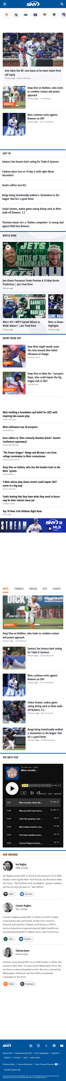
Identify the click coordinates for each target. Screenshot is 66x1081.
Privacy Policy (9, 1064)
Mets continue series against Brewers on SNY (42, 116)
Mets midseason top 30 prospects (20, 427)
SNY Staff (7, 514)
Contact (16, 1057)
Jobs (25, 1057)
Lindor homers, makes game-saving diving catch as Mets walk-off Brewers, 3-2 (45, 706)
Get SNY (55, 1053)
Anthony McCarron (11, 459)
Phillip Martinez (48, 740)
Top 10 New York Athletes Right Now (22, 511)
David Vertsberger (11, 445)
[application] (33, 259)
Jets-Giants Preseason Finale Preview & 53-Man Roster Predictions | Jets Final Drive (31, 282)
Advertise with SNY (23, 1053)
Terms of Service (25, 1064)
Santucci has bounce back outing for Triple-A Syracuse (30, 161)
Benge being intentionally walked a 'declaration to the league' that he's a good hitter (30, 197)
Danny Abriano (24, 78)
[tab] (5, 589)
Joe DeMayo (45, 98)
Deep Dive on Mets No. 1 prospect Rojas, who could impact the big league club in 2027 (45, 377)
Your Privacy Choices (44, 1064)
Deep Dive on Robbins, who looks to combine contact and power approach (45, 91)
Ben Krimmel (47, 713)
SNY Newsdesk (46, 121)
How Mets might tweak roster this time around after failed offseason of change (43, 350)
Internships (35, 1057)
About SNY (8, 1053)
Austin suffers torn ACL (14, 185)
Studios (7, 1057)
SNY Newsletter (42, 1053)
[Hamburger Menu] (5, 4)
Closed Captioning (12, 1069)
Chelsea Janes (34, 357)
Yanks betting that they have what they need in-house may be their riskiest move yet (31, 498)
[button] (7, 246)
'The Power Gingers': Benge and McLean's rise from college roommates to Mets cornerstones (30, 454)
